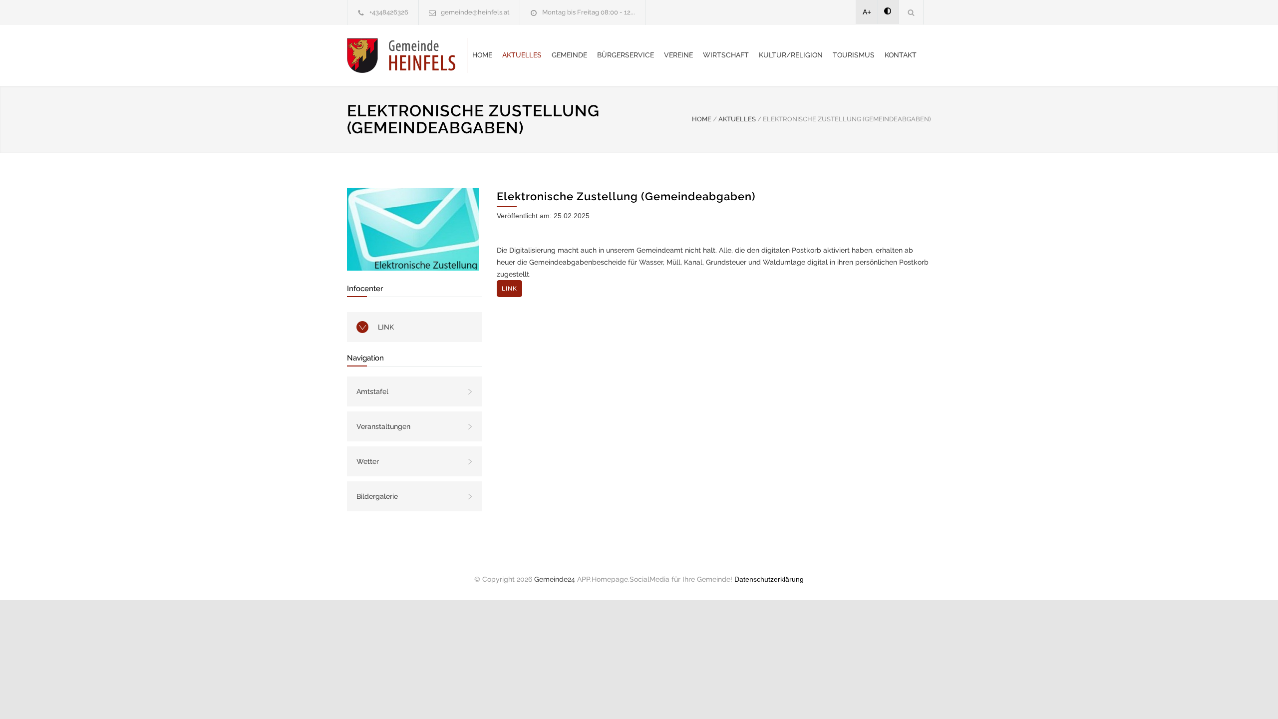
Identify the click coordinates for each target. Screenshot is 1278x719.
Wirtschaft (726, 55)
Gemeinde (569, 55)
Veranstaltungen (383, 426)
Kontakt (901, 55)
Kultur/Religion (791, 55)
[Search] (911, 12)
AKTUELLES (737, 119)
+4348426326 (388, 12)
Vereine (678, 55)
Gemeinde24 (554, 579)
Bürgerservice (625, 55)
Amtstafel (372, 391)
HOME (701, 119)
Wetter (367, 461)
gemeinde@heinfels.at (475, 12)
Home (482, 55)
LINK (386, 327)
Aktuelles (522, 55)
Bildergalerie (377, 496)
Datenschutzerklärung (769, 579)
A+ (867, 12)
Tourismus (854, 55)
